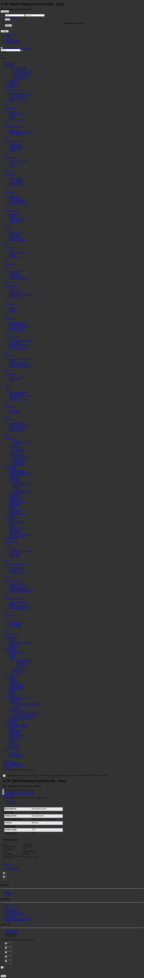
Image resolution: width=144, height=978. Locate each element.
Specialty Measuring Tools (19, 253)
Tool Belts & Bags (16, 148)
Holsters (12, 690)
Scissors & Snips (15, 183)
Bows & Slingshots (20, 671)
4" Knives (8, 768)
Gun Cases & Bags (16, 686)
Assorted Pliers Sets (16, 271)
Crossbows (17, 673)
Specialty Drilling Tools (17, 203)
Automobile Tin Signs (17, 724)
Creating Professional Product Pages (19, 918)
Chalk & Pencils (15, 145)
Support (5, 31)
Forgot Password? (12, 17)
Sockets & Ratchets (12, 337)
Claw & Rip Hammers (17, 363)
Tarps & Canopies (11, 696)
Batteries (12, 468)
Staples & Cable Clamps (18, 514)
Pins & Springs (14, 236)
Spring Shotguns (19, 464)
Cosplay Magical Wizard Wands (21, 551)
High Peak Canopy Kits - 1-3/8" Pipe (27, 703)
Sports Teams (14, 749)
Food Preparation (15, 480)
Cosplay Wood (14, 557)
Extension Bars (15, 343)
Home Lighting (14, 495)
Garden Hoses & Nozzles (22, 483)
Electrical (12, 115)
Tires (11, 381)
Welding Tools (10, 407)
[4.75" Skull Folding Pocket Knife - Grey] (16, 48)
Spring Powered (15, 459)
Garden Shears (19, 485)
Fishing (12, 656)
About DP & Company (13, 905)
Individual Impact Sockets (18, 344)
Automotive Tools (11, 108)
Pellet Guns (22, 667)
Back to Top (7, 864)
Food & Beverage (15, 730)
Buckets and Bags (16, 470)
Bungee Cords (14, 130)
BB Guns (21, 665)
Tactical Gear (10, 677)
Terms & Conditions (13, 41)
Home (7, 61)
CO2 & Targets (18, 443)
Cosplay (8, 546)
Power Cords (14, 506)
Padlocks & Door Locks (18, 502)
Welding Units (14, 412)
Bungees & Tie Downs (13, 126)
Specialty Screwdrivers (17, 330)
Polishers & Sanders (17, 220)
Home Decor (10, 519)
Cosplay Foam (14, 549)
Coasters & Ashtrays (16, 521)
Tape (11, 516)
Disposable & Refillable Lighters (21, 474)
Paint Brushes (14, 504)
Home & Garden (11, 466)
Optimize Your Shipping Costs (16, 920)
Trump (11, 84)
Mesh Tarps (13, 720)
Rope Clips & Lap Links (18, 240)
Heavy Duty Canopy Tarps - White (26, 715)
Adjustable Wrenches (17, 423)
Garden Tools (14, 481)
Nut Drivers (13, 346)
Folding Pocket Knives (13, 580)
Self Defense (10, 637)
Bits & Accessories (16, 322)
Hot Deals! (13, 80)
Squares (12, 255)
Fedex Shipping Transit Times (16, 915)
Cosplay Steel (14, 555)
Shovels (16, 489)
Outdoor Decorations (17, 529)
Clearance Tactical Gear (22, 75)
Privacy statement (11, 911)
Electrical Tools (15, 476)
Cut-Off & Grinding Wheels (19, 95)
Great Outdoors (15, 734)
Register (8, 25)
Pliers (7, 267)
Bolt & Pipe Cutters (16, 179)
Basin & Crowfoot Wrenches (19, 425)
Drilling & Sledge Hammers (19, 367)
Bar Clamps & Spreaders (18, 161)
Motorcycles (13, 743)
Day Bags (13, 681)
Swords (8, 619)
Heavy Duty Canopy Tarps (19, 711)
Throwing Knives (11, 633)
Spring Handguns (20, 461)
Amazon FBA (10, 916)
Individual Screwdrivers (18, 324)
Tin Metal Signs (11, 722)
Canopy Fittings (15, 700)
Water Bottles (14, 675)
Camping (12, 654)
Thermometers (14, 531)
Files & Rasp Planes (17, 97)
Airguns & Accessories (21, 660)
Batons (12, 641)
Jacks (11, 117)
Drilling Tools (10, 192)
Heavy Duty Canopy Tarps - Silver (26, 713)
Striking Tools (10, 355)
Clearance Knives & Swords (24, 73)
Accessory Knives (11, 542)
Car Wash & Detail (16, 114)
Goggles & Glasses (16, 684)
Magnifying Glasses (16, 498)
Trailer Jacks (14, 398)
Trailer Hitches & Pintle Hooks (20, 396)
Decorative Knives (16, 568)
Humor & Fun (14, 738)
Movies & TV (14, 745)
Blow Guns (13, 291)
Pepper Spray (14, 645)
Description (11, 801)
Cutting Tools (10, 174)
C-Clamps (13, 163)
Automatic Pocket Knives (18, 584)
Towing (7, 388)
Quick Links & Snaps (17, 238)
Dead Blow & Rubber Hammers (21, 365)
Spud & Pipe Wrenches (18, 429)
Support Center (11, 35)
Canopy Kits (13, 702)
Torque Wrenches (15, 431)
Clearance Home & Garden (23, 71)
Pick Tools (13, 310)
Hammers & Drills (15, 297)
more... (7, 105)
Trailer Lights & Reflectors (19, 400)
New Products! (10, 63)
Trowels (12, 150)
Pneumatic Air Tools (12, 286)
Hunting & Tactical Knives (14, 599)
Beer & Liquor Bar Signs (18, 726)
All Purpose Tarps (16, 709)
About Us (9, 39)
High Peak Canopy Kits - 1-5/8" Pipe (27, 705)
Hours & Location (12, 930)
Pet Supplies (14, 753)
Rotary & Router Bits (17, 202)
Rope (11, 508)
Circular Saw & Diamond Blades (21, 93)
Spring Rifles (18, 462)
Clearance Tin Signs (21, 77)
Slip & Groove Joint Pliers (18, 279)
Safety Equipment (16, 147)
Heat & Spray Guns (16, 218)
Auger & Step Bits (16, 198)
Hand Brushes (14, 101)
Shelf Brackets (14, 512)
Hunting (12, 658)
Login (7, 19)
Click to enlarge (8, 796)
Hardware (8, 229)
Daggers (12, 604)
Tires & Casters (11, 374)
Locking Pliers (14, 275)
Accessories (13, 112)
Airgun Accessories (25, 662)
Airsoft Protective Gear (21, 442)
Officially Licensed (16, 455)
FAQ (7, 37)
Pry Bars (12, 312)
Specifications (12, 803)
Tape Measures (15, 257)
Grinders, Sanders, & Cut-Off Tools (22, 295)
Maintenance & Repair (17, 119)
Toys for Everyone (16, 757)
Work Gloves (14, 517)
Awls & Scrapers (15, 178)
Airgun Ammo (23, 664)
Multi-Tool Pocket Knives (18, 588)
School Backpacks (16, 510)
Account (5, 11)
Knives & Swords (11, 538)
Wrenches (9, 419)
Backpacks (13, 679)
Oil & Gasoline (14, 747)
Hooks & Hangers (16, 233)
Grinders (12, 216)
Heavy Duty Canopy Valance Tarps (22, 717)
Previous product (13, 867)
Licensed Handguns (21, 457)
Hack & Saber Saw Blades (19, 99)
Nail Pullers (13, 308)
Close (3, 976)
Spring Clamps (14, 165)
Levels (11, 251)
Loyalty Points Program (13, 913)
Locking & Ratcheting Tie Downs (21, 132)
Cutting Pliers (14, 273)
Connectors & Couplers (18, 293)
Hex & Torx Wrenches (17, 427)
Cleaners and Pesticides (18, 472)
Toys (7, 751)
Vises (11, 167)
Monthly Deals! (14, 82)
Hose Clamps (14, 235)
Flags (11, 525)
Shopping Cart (10, 893)
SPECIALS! (9, 65)
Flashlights (13, 478)
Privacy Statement (12, 42)
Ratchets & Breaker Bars (18, 348)
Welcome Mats (14, 533)
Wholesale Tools (11, 86)
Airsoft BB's (13, 445)
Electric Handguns (20, 449)
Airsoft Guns (9, 438)
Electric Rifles (18, 451)
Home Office (14, 497)
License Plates (14, 739)
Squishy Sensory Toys (17, 755)
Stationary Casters (16, 377)
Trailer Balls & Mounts (17, 394)
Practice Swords (15, 624)
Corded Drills (14, 214)
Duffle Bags (13, 683)
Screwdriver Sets (15, 328)
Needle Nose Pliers (16, 277)
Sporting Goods (11, 648)
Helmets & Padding (16, 688)
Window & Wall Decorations (19, 535)
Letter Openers (14, 571)
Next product (12, 869)
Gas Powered (14, 453)
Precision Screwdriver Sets (19, 326)
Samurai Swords (15, 626)
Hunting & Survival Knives (19, 608)
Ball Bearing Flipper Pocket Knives (22, 590)
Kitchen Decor (14, 527)
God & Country (14, 732)
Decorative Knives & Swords (15, 564)
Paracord (12, 692)
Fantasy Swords (15, 622)
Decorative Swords (16, 569)
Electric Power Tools (12, 211)
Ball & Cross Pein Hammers (19, 359)
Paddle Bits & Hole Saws (18, 200)
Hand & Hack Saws (16, 181)
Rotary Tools (14, 222)
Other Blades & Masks (17, 573)
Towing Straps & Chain (17, 392)
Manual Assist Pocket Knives (20, 592)
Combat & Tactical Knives (18, 602)
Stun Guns (13, 646)
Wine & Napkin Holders (18, 536)
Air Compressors (15, 289)
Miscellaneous (10, 264)
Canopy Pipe (14, 707)
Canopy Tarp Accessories (18, 698)
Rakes (15, 487)
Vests (11, 694)
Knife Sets (13, 586)
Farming (12, 728)
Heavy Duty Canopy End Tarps (20, 719)
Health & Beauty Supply (18, 493)
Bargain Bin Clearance (17, 67)
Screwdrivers (10, 319)
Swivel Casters (15, 379)
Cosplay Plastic (15, 553)
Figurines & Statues (16, 523)
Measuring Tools (11, 247)
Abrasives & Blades (12, 90)
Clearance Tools (19, 79)
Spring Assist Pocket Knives (15, 766)
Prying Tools (9, 304)
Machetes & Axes (11, 615)
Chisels (12, 361)
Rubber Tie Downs (16, 134)
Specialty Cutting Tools (17, 185)
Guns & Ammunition (16, 736)
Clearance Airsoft (19, 69)
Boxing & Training (16, 652)
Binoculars (13, 650)
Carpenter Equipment (13, 141)
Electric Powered (15, 447)
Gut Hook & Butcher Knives (19, 606)
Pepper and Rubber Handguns (20, 643)
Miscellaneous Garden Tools (24, 491)
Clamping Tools (11, 157)
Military (12, 741)
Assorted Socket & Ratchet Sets (21, 341)
